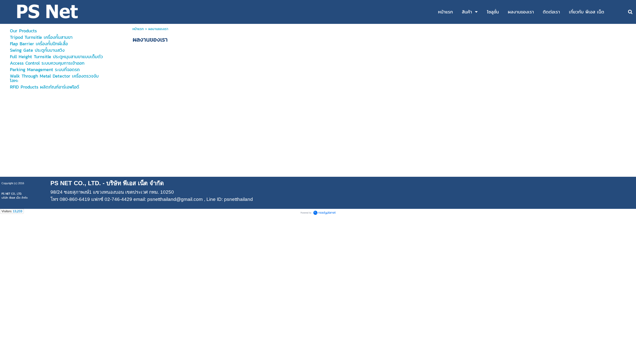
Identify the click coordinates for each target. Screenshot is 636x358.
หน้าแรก (138, 29)
